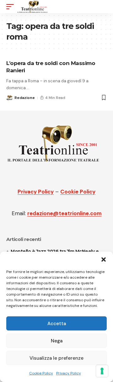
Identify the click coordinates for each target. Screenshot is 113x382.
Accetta (56, 323)
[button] (103, 259)
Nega (56, 341)
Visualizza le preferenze (56, 358)
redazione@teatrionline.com (64, 213)
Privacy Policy (68, 373)
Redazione (24, 97)
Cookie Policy (41, 373)
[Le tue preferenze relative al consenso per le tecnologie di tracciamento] (102, 371)
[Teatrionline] (32, 6)
